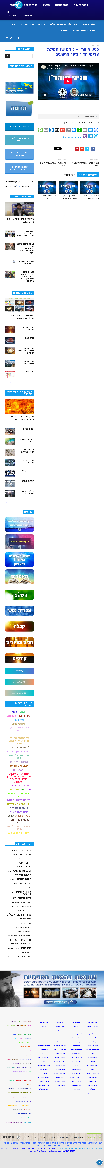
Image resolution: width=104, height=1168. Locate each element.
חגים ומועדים (60, 1030)
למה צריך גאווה (26, 1055)
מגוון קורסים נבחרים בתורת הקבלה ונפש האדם (25, 233)
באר (20, 1021)
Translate (25, 186)
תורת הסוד (14, 944)
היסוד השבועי (24, 866)
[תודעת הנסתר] (10, 483)
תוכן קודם (69, 175)
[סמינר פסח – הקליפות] (10, 329)
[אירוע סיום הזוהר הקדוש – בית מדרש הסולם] (19, 209)
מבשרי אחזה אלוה (25, 1059)
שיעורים (46, 5)
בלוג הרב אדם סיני (10, 1143)
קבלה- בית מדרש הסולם (76, 1143)
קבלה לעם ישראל (19, 812)
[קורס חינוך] (10, 374)
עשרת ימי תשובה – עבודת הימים (25, 262)
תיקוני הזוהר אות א (18, 833)
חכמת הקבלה (61, 5)
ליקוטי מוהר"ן (26, 902)
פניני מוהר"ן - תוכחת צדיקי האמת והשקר (53, 164)
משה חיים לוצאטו (19, 766)
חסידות (92, 31)
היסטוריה (23, 1026)
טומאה (14, 1034)
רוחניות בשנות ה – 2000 (26, 440)
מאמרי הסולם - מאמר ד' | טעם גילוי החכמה (85, 164)
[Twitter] (11, 38)
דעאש (29, 1026)
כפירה (16, 1038)
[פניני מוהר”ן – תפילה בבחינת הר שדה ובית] (47, 187)
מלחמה (18, 906)
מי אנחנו (28, 15)
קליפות (23, 923)
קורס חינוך (29, 371)
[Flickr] (14, 38)
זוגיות (9, 871)
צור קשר (14, 5)
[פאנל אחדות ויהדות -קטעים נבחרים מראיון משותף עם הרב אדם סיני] (10, 274)
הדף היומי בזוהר (58, 1143)
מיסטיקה (86, 24)
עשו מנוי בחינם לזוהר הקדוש (19, 139)
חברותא (11, 715)
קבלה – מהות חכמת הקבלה (28, 492)
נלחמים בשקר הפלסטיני (20, 1072)
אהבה (23, 712)
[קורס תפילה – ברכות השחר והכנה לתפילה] (10, 350)
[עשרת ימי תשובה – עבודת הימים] (10, 263)
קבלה (93, 24)
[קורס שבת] (10, 340)
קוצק (24, 1097)
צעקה (29, 1097)
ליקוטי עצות (14, 1051)
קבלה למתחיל (30, 5)
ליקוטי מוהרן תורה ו (19, 747)
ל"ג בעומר (27, 888)
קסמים (29, 1101)
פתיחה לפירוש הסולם (19, 800)
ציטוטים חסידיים (19, 808)
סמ (22, 789)
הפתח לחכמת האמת (25, 1030)
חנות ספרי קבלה (53, 1146)
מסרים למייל (15, 1063)
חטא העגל (19, 719)
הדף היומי (24, 24)
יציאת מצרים (28, 429)
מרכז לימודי (40, 1146)
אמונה (14, 850)
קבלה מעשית (22, 816)
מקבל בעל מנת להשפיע (24, 1067)
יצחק (15, 883)
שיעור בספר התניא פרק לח (19, 821)
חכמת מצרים (27, 1034)
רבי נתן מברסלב (20, 1101)
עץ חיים (29, 1084)
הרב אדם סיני (40, 24)
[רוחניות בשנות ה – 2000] (10, 441)
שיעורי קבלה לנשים (25, 936)
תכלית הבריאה (17, 1122)
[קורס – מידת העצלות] (10, 462)
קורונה (29, 923)
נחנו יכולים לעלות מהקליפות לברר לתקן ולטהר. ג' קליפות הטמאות (19, 777)
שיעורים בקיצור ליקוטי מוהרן (19, 827)
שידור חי (14, 15)
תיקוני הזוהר (26, 952)
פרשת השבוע (24, 914)
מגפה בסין (15, 1059)
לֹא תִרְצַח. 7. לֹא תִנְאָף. (25, 1042)
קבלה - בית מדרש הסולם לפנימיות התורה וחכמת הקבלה (81, 1148)
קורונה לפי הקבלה (16, 1097)
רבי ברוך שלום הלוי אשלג (23, 927)
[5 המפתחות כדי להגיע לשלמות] (10, 452)
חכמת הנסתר (23, 875)
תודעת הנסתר (28, 481)
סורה (28, 789)
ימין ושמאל (28, 1038)
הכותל (15, 712)
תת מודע (9, 1122)
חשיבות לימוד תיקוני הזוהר (18, 729)
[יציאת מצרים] (10, 431)
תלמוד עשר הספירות (64, 24)
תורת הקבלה (26, 948)
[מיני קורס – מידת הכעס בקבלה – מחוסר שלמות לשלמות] (19, 406)
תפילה (10, 956)
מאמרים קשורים (88, 175)
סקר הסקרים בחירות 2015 (23, 1080)
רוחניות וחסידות (92, 1101)
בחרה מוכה (14, 1021)
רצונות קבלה (27, 1109)
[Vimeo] (7, 38)
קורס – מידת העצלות (28, 461)
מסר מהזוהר (75, 31)
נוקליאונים (19, 769)
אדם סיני (28, 850)
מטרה (9, 1059)
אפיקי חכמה (27, 855)
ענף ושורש (11, 1080)
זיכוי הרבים (64, 31)
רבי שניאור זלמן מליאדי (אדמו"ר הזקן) (19, 1105)
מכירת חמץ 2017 (19, 762)
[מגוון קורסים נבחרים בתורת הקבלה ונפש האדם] (10, 233)
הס (18, 1026)
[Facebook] (18, 38)
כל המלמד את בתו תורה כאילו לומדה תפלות (19, 741)
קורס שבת (29, 338)
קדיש (11, 816)
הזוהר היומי (25, 862)
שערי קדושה (12, 936)
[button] (8, 10)
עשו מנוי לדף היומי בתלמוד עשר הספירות (19, 168)
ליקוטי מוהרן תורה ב (25, 1051)
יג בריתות (19, 734)
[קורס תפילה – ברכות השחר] (10, 363)
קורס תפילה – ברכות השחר (28, 362)
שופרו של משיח (17, 1109)
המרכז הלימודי (81, 5)
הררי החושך (24, 715)
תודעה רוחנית (11, 1118)
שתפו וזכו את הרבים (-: (72, 137)
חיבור (16, 1030)
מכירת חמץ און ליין (25, 1063)
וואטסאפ (84, 31)
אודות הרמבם (27, 1021)
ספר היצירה (18, 1076)
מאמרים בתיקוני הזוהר (19, 751)
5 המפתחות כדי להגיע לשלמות (27, 450)
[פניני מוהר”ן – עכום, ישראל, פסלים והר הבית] (68, 187)
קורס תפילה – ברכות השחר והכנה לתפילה (26, 350)
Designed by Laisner (49, 1151)
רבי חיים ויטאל (27, 931)
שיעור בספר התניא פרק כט (23, 1114)
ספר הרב (66, 1146)
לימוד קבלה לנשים (21, 898)
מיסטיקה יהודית (26, 906)
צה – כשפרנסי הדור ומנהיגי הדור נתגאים (19, 1093)
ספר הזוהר (76, 24)
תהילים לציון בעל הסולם (24, 1118)
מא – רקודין (17, 1055)
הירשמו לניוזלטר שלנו (19, 126)
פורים (19, 910)
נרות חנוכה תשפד (19, 785)
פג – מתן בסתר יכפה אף (18, 795)
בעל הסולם (51, 24)
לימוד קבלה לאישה (25, 1046)
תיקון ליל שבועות (13, 948)
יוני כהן (27, 883)
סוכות (12, 906)
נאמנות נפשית (11, 1067)
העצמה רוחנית (11, 1026)
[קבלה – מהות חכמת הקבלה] (10, 493)
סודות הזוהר (27, 1076)
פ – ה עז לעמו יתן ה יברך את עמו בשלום (19, 1088)
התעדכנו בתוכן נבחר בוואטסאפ (19, 153)
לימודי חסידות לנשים (21, 893)
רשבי (19, 931)
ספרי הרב (15, 24)
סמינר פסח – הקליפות (28, 328)
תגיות (32, 24)
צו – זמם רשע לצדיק (18, 804)
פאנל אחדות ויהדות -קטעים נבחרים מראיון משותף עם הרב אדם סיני (27, 276)
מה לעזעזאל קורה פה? (19, 756)
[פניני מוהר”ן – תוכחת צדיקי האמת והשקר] (89, 187)
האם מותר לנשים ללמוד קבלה (22, 859)
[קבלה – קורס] (10, 473)
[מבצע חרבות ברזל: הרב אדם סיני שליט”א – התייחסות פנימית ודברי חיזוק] (10, 246)
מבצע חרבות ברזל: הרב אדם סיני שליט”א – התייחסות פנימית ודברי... (25, 248)
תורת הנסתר (25, 943)
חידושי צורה (19, 723)
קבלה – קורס (28, 471)
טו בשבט (12, 879)
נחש (30, 1072)
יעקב (20, 883)
